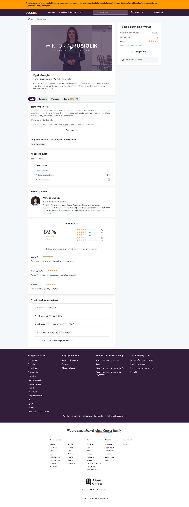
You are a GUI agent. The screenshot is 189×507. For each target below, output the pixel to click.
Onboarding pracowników (38, 411)
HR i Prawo (32, 392)
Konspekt (43, 99)
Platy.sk (70, 460)
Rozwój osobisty (35, 380)
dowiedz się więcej (50, 213)
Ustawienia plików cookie (93, 416)
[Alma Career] (94, 482)
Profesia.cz (53, 451)
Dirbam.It (90, 454)
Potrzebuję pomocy (138, 364)
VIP (29, 400)
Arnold (70, 444)
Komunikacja (33, 368)
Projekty (31, 388)
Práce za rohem (55, 460)
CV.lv (88, 447)
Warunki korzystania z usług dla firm (110, 368)
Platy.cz (70, 457)
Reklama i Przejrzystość (116, 416)
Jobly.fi (125, 444)
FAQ (98, 364)
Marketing (32, 376)
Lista (32, 99)
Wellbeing (32, 407)
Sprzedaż (32, 364)
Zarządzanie (33, 360)
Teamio (70, 447)
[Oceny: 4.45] (153, 41)
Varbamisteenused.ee (94, 470)
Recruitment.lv (91, 466)
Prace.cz (52, 454)
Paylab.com (72, 463)
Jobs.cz (52, 444)
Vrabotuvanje (109, 451)
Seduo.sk (71, 454)
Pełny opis (70, 130)
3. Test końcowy (42, 179)
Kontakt (133, 372)
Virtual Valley (109, 457)
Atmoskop (53, 463)
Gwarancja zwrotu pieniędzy (131, 45)
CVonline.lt (90, 444)
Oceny (71, 99)
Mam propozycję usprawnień (141, 368)
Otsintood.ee (91, 460)
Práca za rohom (55, 457)
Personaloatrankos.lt (94, 463)
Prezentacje (33, 372)
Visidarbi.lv (90, 457)
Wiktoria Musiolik (64, 79)
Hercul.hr (108, 454)
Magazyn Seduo (68, 368)
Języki (30, 404)
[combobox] (110, 12)
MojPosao (108, 444)
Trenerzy (55, 99)
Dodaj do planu (141, 52)
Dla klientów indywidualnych (141, 360)
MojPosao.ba (109, 447)
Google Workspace (38, 144)
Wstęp (30, 19)
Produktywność (34, 384)
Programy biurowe (35, 396)
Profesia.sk (53, 447)
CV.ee (89, 451)
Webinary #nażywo (70, 360)
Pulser (107, 460)
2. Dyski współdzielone (45, 175)
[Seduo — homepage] (31, 12)
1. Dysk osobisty (42, 171)
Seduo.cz (71, 451)
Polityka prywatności (71, 416)
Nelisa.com (53, 466)
